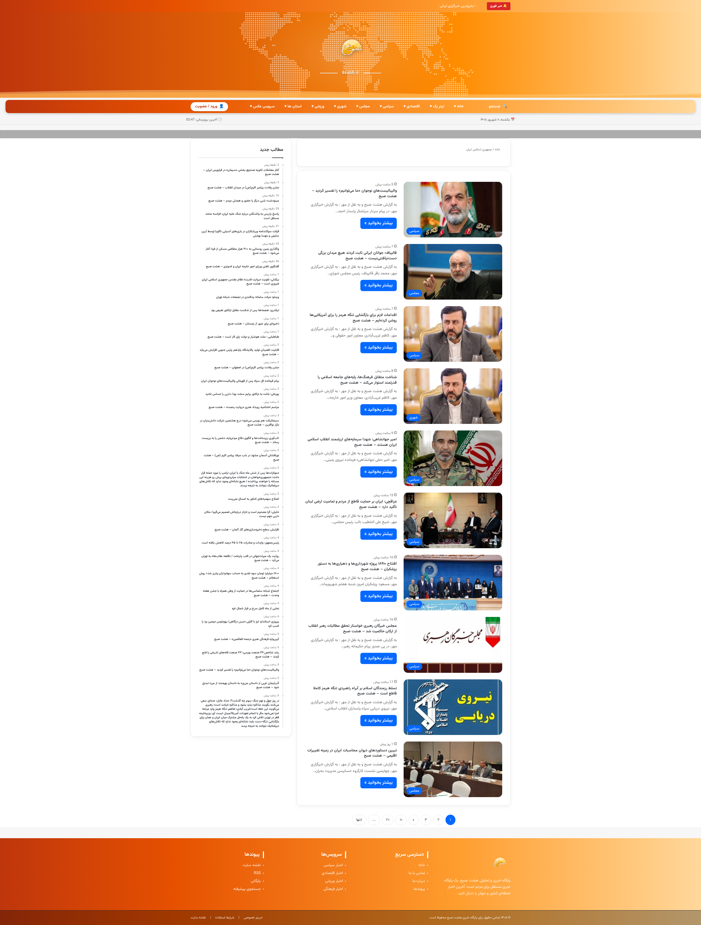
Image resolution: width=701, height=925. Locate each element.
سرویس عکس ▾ (262, 107)
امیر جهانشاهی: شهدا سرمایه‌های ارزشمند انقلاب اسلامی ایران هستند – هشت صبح (352, 442)
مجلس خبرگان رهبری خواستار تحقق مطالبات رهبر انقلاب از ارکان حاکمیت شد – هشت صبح (352, 628)
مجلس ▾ (363, 107)
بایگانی (256, 881)
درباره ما (418, 881)
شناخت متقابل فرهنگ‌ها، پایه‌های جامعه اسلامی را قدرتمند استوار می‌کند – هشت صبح (357, 380)
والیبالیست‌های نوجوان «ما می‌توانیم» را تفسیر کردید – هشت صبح (354, 193)
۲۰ (387, 820)
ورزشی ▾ (318, 107)
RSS (257, 873)
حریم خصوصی (253, 917)
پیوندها (419, 889)
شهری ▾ (340, 107)
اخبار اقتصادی (332, 873)
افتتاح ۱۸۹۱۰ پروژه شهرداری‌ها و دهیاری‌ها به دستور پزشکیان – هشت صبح (357, 566)
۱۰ (401, 820)
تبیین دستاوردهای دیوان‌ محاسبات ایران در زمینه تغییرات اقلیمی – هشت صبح (352, 753)
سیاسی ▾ (387, 107)
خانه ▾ (459, 107)
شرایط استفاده (224, 917)
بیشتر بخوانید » (378, 223)
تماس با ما (417, 873)
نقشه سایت (252, 865)
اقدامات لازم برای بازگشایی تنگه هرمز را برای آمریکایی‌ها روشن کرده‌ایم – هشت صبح (353, 318)
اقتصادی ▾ (412, 107)
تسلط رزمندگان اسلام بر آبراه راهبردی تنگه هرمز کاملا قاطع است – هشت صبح (355, 691)
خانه (498, 149)
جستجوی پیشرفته (247, 889)
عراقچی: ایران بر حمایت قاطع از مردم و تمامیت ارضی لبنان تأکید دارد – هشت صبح (351, 504)
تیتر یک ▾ (437, 107)
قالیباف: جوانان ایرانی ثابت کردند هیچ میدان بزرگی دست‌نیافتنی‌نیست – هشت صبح (357, 256)
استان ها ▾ (293, 107)
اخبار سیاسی (333, 865)
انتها (359, 820)
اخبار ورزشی (334, 881)
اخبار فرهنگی (333, 889)
